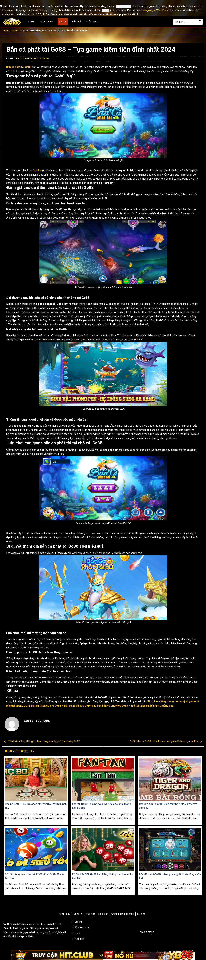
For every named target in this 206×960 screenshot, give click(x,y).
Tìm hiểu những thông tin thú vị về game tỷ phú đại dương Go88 (44, 741)
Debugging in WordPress (155, 10)
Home (5, 30)
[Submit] (200, 22)
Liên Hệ (76, 21)
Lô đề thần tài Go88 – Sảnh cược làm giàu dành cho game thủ (163, 741)
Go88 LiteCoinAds (40, 59)
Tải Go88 (92, 21)
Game (62, 21)
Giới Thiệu (47, 21)
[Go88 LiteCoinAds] (12, 22)
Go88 (31, 21)
